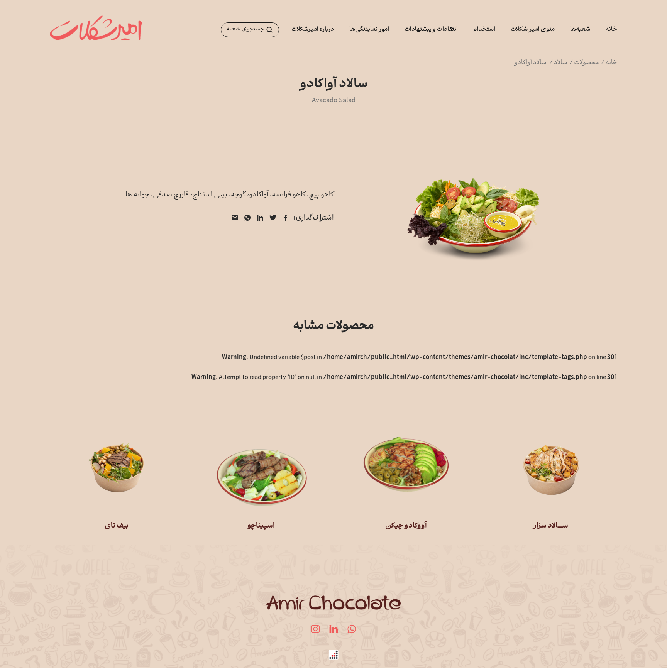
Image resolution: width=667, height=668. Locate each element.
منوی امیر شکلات (533, 29)
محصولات (587, 62)
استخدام (484, 29)
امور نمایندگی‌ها (369, 29)
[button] (250, 29)
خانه (611, 29)
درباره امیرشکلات (312, 29)
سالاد (561, 62)
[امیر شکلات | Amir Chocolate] (96, 29)
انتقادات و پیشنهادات (431, 29)
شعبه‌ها (580, 29)
